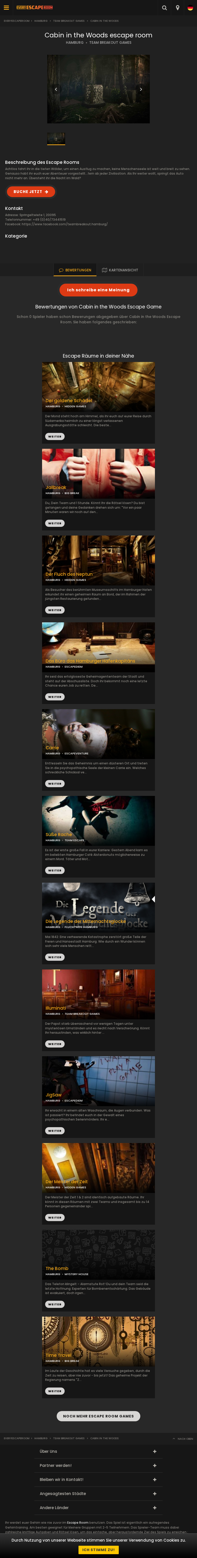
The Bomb (57, 1268)
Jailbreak (56, 487)
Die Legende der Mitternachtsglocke (86, 921)
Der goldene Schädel (69, 400)
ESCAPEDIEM (74, 667)
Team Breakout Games (69, 21)
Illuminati (56, 1008)
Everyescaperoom (16, 21)
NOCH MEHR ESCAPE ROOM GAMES (98, 1416)
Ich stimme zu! (98, 1549)
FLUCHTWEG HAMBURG (81, 927)
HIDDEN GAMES (75, 406)
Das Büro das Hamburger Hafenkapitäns (90, 661)
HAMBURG (75, 42)
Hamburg (40, 21)
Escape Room (77, 1522)
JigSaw (54, 1095)
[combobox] (177, 7)
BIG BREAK (72, 493)
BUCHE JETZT (28, 191)
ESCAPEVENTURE (76, 753)
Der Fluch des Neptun (69, 574)
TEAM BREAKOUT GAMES (110, 42)
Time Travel (58, 1355)
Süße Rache (59, 834)
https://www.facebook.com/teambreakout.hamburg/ (65, 224)
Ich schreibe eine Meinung (98, 290)
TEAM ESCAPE (74, 840)
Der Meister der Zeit (67, 1181)
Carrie (52, 748)
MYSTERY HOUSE (76, 1274)
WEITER (55, 523)
